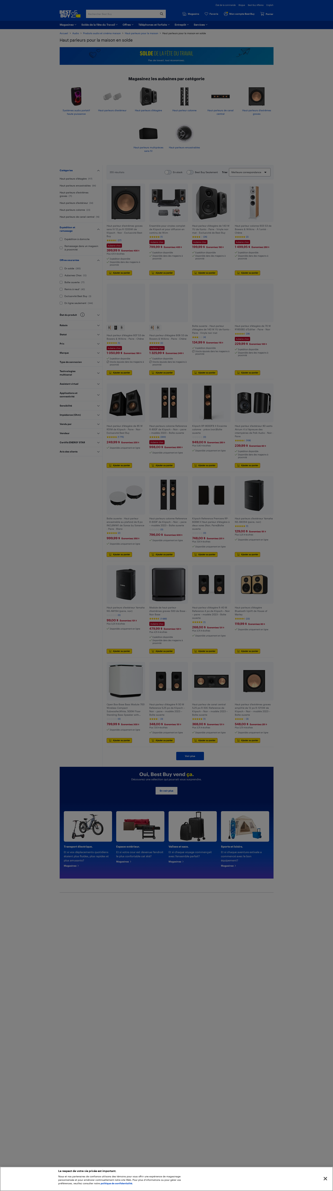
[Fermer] (325, 1179)
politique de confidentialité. (117, 1183)
